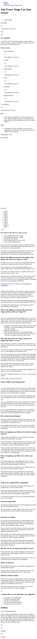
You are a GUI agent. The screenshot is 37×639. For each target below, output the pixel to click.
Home (5, 2)
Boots (28, 284)
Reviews (6, 3)
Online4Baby (4, 285)
